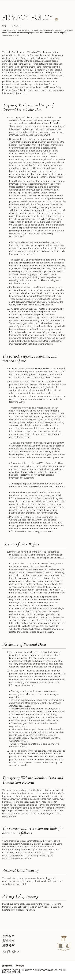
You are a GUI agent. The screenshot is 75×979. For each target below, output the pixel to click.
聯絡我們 (8, 945)
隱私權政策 (7, 966)
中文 (4, 26)
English (16, 26)
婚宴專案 (8, 940)
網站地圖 (20, 966)
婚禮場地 (8, 935)
